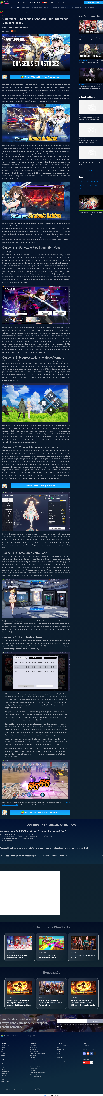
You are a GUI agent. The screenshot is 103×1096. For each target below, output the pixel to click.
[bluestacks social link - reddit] (88, 1053)
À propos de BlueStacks (62, 1045)
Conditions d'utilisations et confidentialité (10, 1089)
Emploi (58, 1051)
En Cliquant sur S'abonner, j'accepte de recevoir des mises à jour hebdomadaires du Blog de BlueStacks (79, 1025)
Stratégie (3, 1079)
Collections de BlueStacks (51, 7)
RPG (24, 84)
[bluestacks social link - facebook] (91, 1053)
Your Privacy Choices (53, 1095)
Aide (84, 1043)
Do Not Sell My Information (50, 1089)
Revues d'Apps (25, 7)
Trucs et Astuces (84, 181)
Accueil (11, 7)
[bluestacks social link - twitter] (95, 1053)
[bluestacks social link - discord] (84, 1053)
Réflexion (3, 1069)
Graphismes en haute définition (37, 1072)
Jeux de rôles (94, 181)
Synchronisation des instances (37, 1053)
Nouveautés (64, 7)
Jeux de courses (5, 1071)
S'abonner (95, 1021)
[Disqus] (30, 893)
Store (42, 2)
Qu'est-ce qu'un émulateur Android (65, 1062)
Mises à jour (86, 1045)
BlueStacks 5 (4, 1047)
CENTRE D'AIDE (61, 2)
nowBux (3, 1053)
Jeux (17, 7)
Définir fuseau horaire (35, 1076)
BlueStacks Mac (5, 1045)
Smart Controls (33, 1061)
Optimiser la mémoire (35, 1066)
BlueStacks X (83, 189)
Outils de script (33, 1068)
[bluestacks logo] (5, 2)
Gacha (89, 185)
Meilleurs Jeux (4, 1062)
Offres (2, 1051)
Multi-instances (34, 1051)
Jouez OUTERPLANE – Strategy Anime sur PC (40, 486)
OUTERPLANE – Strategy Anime (22, 12)
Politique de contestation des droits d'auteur (29, 1089)
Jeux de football (5, 1081)
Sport (2, 1077)
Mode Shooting (33, 1047)
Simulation (3, 1075)
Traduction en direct (35, 1059)
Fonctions (33, 1043)
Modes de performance (35, 1064)
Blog (31, 2)
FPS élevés (32, 1070)
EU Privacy (41, 1089)
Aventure (3, 1065)
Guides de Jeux (83, 36)
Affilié (52, 2)
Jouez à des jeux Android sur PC (64, 1060)
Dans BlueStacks (37, 7)
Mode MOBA (33, 1049)
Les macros (33, 1055)
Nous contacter (60, 1049)
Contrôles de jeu (34, 1045)
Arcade (2, 1067)
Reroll (31, 1063)
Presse (58, 1053)
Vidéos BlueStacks (88, 7)
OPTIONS (16, 2)
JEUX (24, 2)
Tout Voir (91, 170)
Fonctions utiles (34, 1074)
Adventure (82, 185)
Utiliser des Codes (76, 7)
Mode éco (32, 1057)
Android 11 (3, 1055)
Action (2, 1064)
